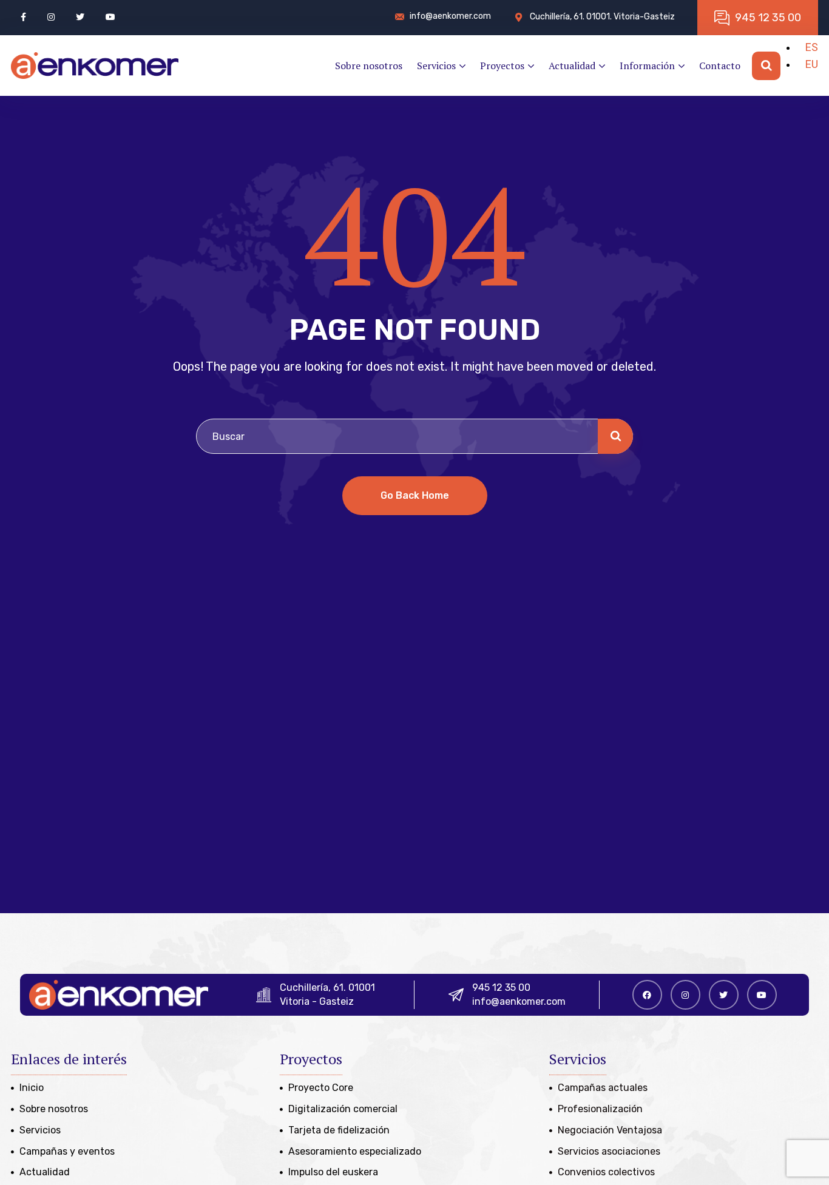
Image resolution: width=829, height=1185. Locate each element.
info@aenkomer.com (519, 1001)
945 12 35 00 (501, 987)
